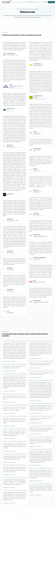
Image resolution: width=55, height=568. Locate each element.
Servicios (15, 2)
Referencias (31, 2)
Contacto (42, 2)
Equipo (19, 2)
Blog (38, 2)
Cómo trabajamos (25, 2)
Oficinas (35, 2)
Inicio (12, 2)
